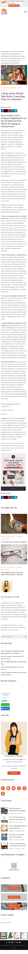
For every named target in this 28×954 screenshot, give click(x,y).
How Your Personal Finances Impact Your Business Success (17, 818)
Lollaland (21, 421)
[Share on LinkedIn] (12, 110)
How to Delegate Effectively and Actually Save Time (18, 827)
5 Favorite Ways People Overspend (14, 542)
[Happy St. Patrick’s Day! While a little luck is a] (10, 935)
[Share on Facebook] (2, 110)
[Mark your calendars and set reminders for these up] (24, 935)
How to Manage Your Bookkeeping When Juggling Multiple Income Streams (17, 809)
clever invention (18, 135)
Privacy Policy (17, 945)
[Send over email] (15, 110)
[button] (14, 3)
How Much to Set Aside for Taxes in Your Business (16, 836)
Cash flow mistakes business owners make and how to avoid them (18, 845)
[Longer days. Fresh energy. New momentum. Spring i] (3, 935)
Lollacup (3, 176)
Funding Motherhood (8, 88)
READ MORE (14, 773)
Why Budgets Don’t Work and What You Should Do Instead (12, 573)
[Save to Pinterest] (9, 110)
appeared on (15, 187)
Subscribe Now (14, 5)
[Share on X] (5, 110)
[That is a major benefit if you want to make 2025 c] (17, 935)
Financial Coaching (8, 536)
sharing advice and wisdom (14, 228)
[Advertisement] (14, 31)
